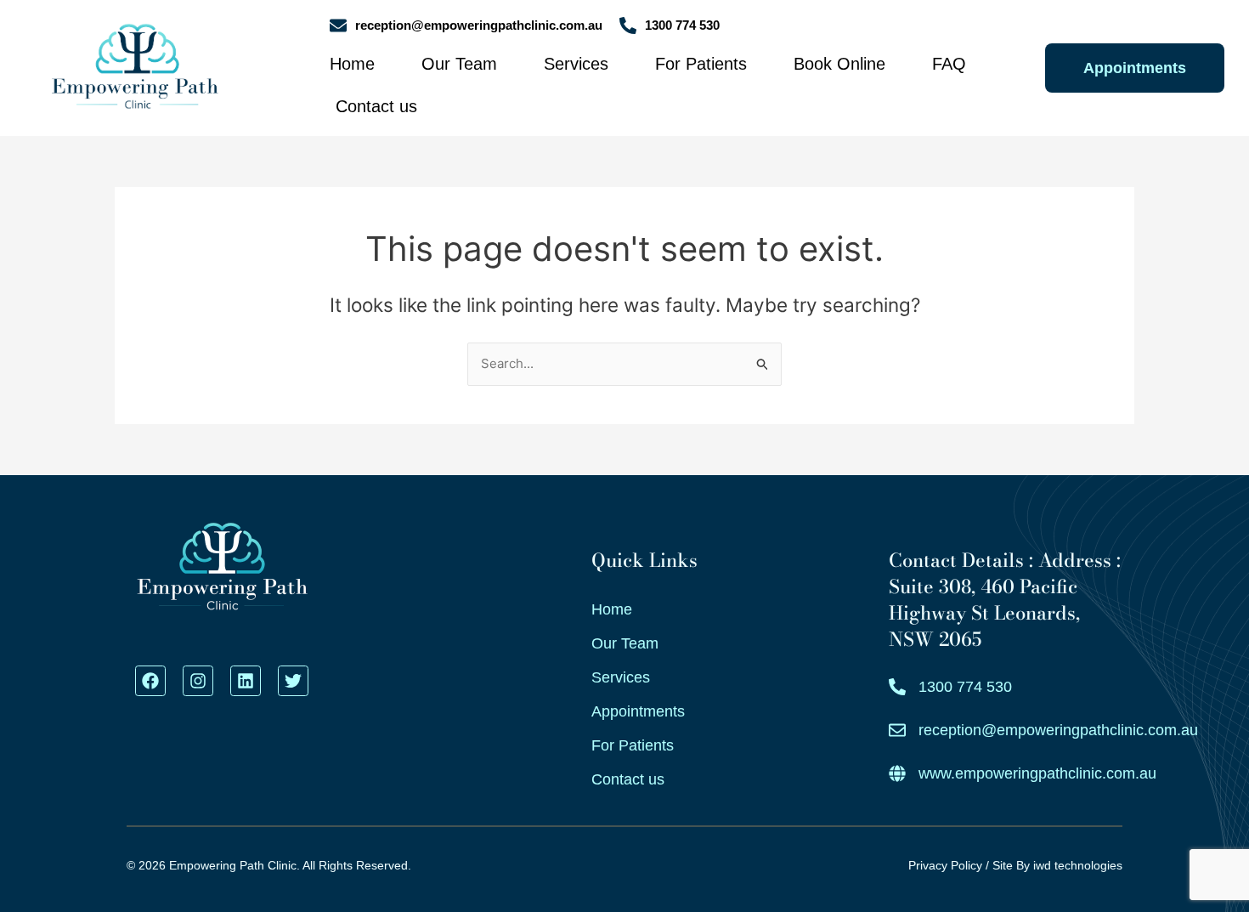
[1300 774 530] (627, 25)
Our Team (459, 63)
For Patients (701, 63)
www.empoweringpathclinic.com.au (1037, 773)
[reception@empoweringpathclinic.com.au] (338, 25)
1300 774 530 (682, 25)
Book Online (839, 63)
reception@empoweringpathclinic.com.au (478, 25)
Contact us (376, 106)
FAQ (949, 63)
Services (576, 63)
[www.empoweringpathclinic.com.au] (897, 773)
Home (352, 63)
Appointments (638, 711)
